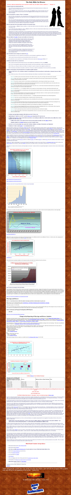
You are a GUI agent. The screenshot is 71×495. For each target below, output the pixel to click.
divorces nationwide (26, 132)
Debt (29, 413)
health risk (51, 128)
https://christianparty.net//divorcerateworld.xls (14, 181)
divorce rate (30, 116)
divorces (21, 139)
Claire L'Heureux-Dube (22, 445)
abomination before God (51, 142)
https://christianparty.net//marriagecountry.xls (14, 179)
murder (40, 139)
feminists (24, 143)
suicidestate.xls (9, 257)
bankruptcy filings (33, 137)
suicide (29, 129)
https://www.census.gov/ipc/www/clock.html (23, 459)
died (17, 117)
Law (27, 53)
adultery (21, 125)
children (46, 120)
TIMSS (8, 136)
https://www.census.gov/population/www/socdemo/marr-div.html (17, 296)
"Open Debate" (24, 461)
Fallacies (17, 447)
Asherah (17, 454)
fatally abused (14, 131)
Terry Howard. (11, 456)
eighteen (25, 127)
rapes (47, 139)
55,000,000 (21, 122)
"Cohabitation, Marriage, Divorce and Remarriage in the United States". (27, 323)
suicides (32, 139)
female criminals (9, 143)
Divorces (32, 375)
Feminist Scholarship (15, 452)
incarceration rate (56, 133)
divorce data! (51, 395)
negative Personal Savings (33, 136)
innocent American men (21, 449)
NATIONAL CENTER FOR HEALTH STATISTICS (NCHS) (36, 303)
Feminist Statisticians (16, 450)
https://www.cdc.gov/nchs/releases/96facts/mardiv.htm (15, 314)
